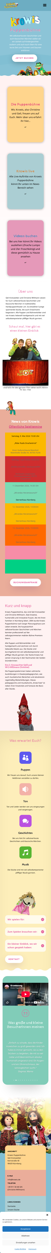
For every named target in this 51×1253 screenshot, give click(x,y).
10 (32, 1080)
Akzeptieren (25, 1229)
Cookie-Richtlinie (20, 1249)
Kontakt (14, 959)
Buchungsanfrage (25, 582)
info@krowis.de (14, 1179)
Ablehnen (25, 1235)
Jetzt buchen (24, 58)
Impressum (32, 1249)
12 (37, 1080)
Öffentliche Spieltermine (25, 426)
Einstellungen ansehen (25, 1242)
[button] (47, 1215)
